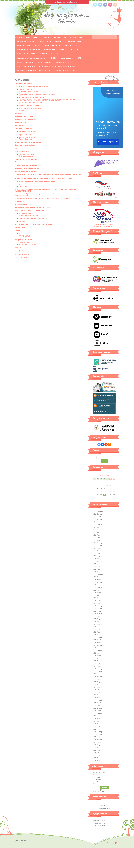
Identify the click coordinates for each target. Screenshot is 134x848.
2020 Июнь (96, 566)
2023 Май (96, 658)
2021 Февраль (97, 587)
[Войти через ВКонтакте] (102, 444)
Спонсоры (18, 113)
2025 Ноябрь (97, 737)
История (22, 110)
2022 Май (96, 627)
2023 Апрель (97, 655)
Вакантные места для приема (29, 105)
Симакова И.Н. (23, 185)
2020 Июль (96, 569)
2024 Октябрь (97, 703)
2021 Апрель (97, 593)
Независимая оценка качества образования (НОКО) (34, 224)
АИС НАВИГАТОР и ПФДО (24, 116)
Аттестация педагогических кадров (28, 142)
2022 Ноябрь (97, 642)
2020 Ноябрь (97, 579)
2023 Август (97, 666)
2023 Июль (96, 663)
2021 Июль (96, 600)
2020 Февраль (97, 556)
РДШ (17, 148)
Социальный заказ (24, 217)
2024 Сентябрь (98, 700)
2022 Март (96, 621)
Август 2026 (104, 475)
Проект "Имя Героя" (26, 139)
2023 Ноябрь (97, 674)
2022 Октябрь (97, 640)
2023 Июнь (96, 661)
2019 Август (97, 540)
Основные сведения (25, 89)
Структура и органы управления (29, 91)
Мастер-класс (20, 227)
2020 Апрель (97, 561)
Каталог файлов (24, 236)
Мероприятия (23, 220)
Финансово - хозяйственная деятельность (33, 104)
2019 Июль (96, 537)
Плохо (97, 781)
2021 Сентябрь (98, 606)
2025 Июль (96, 726)
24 (94, 495)
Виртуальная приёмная (23, 240)
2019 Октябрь (97, 545)
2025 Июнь (96, 724)
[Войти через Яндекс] (106, 444)
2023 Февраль (97, 650)
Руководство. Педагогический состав (31, 97)
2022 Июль (96, 632)
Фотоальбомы (23, 252)
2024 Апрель (97, 687)
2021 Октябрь (97, 608)
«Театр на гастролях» (26, 134)
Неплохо (98, 779)
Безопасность (20, 201)
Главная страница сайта (24, 83)
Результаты (96, 790)
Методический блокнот (23, 128)
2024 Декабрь (97, 708)
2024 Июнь (96, 692)
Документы (22, 93)
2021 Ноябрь (97, 611)
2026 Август (97, 760)
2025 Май (96, 721)
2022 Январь (97, 616)
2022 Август (97, 634)
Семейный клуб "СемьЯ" (26, 154)
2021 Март (96, 590)
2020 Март (96, 558)
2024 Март (96, 684)
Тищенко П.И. (23, 186)
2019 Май (96, 532)
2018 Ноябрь (97, 516)
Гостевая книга (24, 242)
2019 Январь (97, 522)
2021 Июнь (96, 598)
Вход (117, 843)
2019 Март (96, 527)
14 (107, 488)
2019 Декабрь (97, 551)
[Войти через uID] (98, 444)
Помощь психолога (22, 122)
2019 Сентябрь (98, 543)
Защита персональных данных (26, 165)
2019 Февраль (97, 524)
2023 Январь (97, 648)
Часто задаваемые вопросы (28, 244)
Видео (21, 250)
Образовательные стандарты (29, 96)
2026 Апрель (97, 750)
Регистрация (111, 843)
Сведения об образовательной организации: (31, 86)
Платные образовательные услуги (30, 102)
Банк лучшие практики (26, 213)
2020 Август (97, 572)
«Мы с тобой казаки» (25, 136)
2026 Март (96, 747)
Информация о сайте (22, 255)
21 (107, 491)
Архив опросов (105, 790)
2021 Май (96, 595)
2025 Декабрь (97, 739)
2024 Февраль (97, 682)
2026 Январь (97, 742)
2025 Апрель (97, 718)
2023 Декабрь (97, 676)
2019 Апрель (97, 530)
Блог (20, 233)
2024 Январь (97, 679)
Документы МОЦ (24, 221)
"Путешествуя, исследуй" (27, 137)
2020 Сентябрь (98, 574)
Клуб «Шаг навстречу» (26, 156)
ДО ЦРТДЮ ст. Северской (67, 18)
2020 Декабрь (97, 582)
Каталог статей (24, 235)
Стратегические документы (28, 215)
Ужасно (97, 784)
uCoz (16, 842)
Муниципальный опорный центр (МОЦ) (29, 210)
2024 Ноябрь (97, 705)
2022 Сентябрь (98, 637)
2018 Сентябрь (98, 511)
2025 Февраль (97, 713)
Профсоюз (19, 125)
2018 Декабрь (97, 519)
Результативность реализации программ (42, 94)
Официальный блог (99, 820)
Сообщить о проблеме (108, 142)
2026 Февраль (97, 745)
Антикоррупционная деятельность (27, 168)
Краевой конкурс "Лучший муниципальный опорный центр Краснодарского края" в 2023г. (48, 174)
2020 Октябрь (97, 577)
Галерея (18, 247)
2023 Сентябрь (98, 669)
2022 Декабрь (97, 645)
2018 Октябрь (97, 514)
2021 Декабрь (97, 613)
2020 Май (96, 564)
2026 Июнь (96, 755)
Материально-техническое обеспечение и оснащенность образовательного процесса (47, 99)
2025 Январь (97, 711)
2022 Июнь (96, 629)
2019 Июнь (96, 535)
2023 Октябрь (97, 671)
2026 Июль (96, 758)
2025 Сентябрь (98, 732)
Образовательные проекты (27, 131)
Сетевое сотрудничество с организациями (33, 218)
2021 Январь (97, 585)
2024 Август (97, 697)
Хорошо (97, 777)
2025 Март (96, 716)
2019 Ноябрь (97, 548)
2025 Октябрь (97, 734)
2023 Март (96, 653)
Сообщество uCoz (99, 823)
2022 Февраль (97, 619)
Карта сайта (23, 257)
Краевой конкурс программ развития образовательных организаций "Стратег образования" (43, 198)
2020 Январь (97, 553)
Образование (23, 94)
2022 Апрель (97, 624)
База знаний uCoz (99, 825)
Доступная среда (24, 107)
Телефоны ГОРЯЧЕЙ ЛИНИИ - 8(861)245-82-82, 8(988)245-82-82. (104, 225)
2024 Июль (96, 695)
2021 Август (97, 603)
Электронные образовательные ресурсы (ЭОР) (32, 207)
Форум (17, 230)
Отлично (98, 775)
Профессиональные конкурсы (26, 171)
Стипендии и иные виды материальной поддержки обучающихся (40, 100)
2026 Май (96, 752)
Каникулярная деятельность (26, 159)
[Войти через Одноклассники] (109, 444)
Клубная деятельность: (22, 151)
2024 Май (96, 690)
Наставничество (21, 204)
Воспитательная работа (25, 145)
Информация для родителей (25, 119)
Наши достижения (21, 162)
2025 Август (97, 729)
